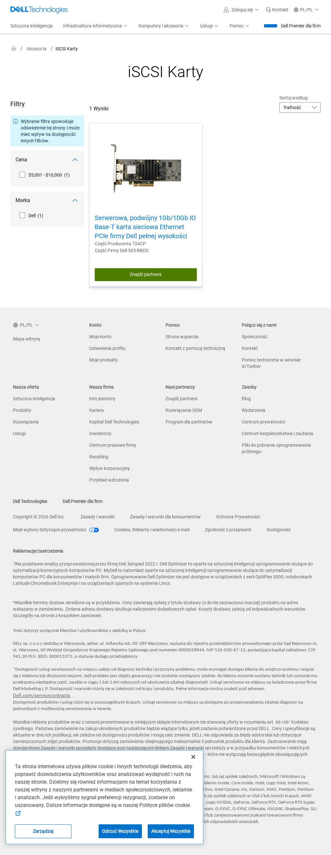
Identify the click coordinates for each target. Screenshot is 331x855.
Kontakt (250, 348)
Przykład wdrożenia (109, 480)
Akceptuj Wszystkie (171, 831)
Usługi (19, 433)
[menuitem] (95, 26)
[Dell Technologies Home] (39, 10)
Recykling (98, 456)
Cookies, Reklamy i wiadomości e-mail (151, 529)
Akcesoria (37, 48)
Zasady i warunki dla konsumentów (165, 516)
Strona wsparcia (182, 336)
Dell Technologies (30, 501)
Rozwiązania (26, 421)
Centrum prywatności (263, 421)
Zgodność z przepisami (228, 529)
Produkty (22, 410)
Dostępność (279, 529)
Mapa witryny (26, 338)
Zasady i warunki (97, 516)
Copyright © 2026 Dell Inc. (39, 516)
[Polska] (13, 49)
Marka (23, 200)
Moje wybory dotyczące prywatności (50, 529)
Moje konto (100, 336)
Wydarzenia (253, 410)
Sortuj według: (293, 97)
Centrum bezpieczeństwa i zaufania (277, 433)
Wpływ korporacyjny (109, 468)
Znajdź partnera (146, 274)
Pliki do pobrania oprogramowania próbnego (276, 448)
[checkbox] (44, 175)
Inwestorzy (100, 433)
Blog (246, 398)
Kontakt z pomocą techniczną (195, 348)
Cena (21, 160)
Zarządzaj (43, 831)
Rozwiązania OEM (184, 410)
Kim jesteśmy (102, 398)
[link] (277, 10)
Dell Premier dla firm (301, 25)
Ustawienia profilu (107, 348)
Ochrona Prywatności (238, 516)
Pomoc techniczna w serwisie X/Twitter (271, 363)
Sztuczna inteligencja (34, 398)
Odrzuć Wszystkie (120, 831)
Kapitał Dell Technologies (114, 421)
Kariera (96, 410)
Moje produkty (103, 359)
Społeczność (254, 336)
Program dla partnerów (189, 421)
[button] (242, 10)
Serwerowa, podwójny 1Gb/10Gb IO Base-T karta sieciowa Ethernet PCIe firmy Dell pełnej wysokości (145, 227)
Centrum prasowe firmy (112, 445)
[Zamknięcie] (193, 757)
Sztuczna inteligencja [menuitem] (31, 25)
